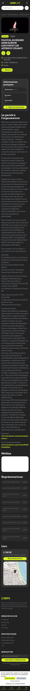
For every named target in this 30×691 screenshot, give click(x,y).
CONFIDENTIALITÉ (7, 643)
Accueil (3, 14)
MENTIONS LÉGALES (7, 640)
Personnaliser (15, 681)
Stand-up (5, 36)
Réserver (8, 70)
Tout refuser (21, 678)
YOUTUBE (4, 628)
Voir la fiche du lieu (15, 558)
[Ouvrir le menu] (3, 3)
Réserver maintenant (16, 107)
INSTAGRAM (5, 622)
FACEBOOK (4, 619)
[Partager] (3, 53)
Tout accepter (9, 678)
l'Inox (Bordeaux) (13, 14)
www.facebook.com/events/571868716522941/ (14, 446)
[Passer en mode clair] (27, 3)
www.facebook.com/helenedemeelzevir (14, 437)
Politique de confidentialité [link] (15, 683)
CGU (2, 645)
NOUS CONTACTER (7, 637)
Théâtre (13, 36)
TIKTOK (3, 625)
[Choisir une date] (27, 8)
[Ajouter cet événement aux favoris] (8, 53)
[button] (15, 571)
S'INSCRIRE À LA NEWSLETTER (15, 660)
